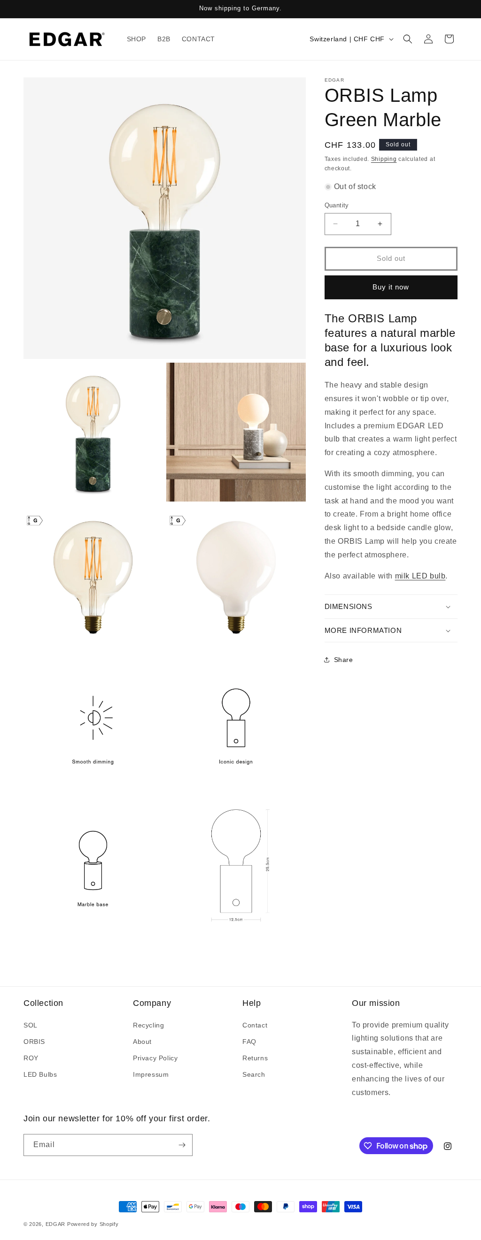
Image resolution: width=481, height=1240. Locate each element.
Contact (254, 1025)
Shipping (384, 159)
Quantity (337, 205)
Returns (255, 1058)
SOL (30, 1025)
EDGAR (56, 1224)
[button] (407, 39)
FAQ (249, 1041)
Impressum (151, 1074)
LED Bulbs (40, 1074)
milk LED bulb (420, 576)
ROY (31, 1058)
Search (253, 1074)
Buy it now (390, 287)
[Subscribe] (181, 1145)
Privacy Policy (155, 1058)
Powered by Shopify (93, 1224)
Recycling (148, 1025)
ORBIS (34, 1041)
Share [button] (343, 659)
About (142, 1041)
